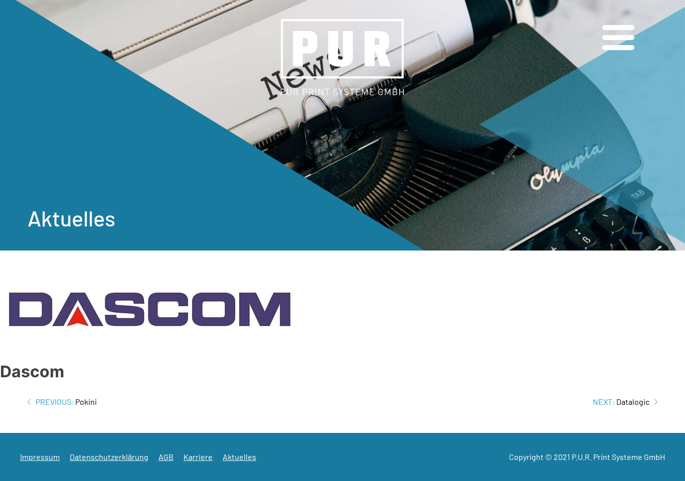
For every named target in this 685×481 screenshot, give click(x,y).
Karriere (198, 456)
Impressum (40, 456)
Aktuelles (239, 456)
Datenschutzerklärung (109, 456)
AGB (166, 456)
